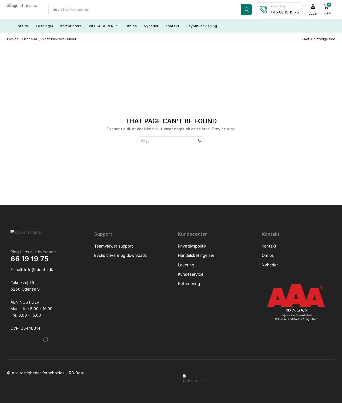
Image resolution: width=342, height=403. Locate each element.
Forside (12, 39)
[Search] (246, 9)
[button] (313, 9)
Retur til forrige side (319, 39)
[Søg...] (200, 140)
